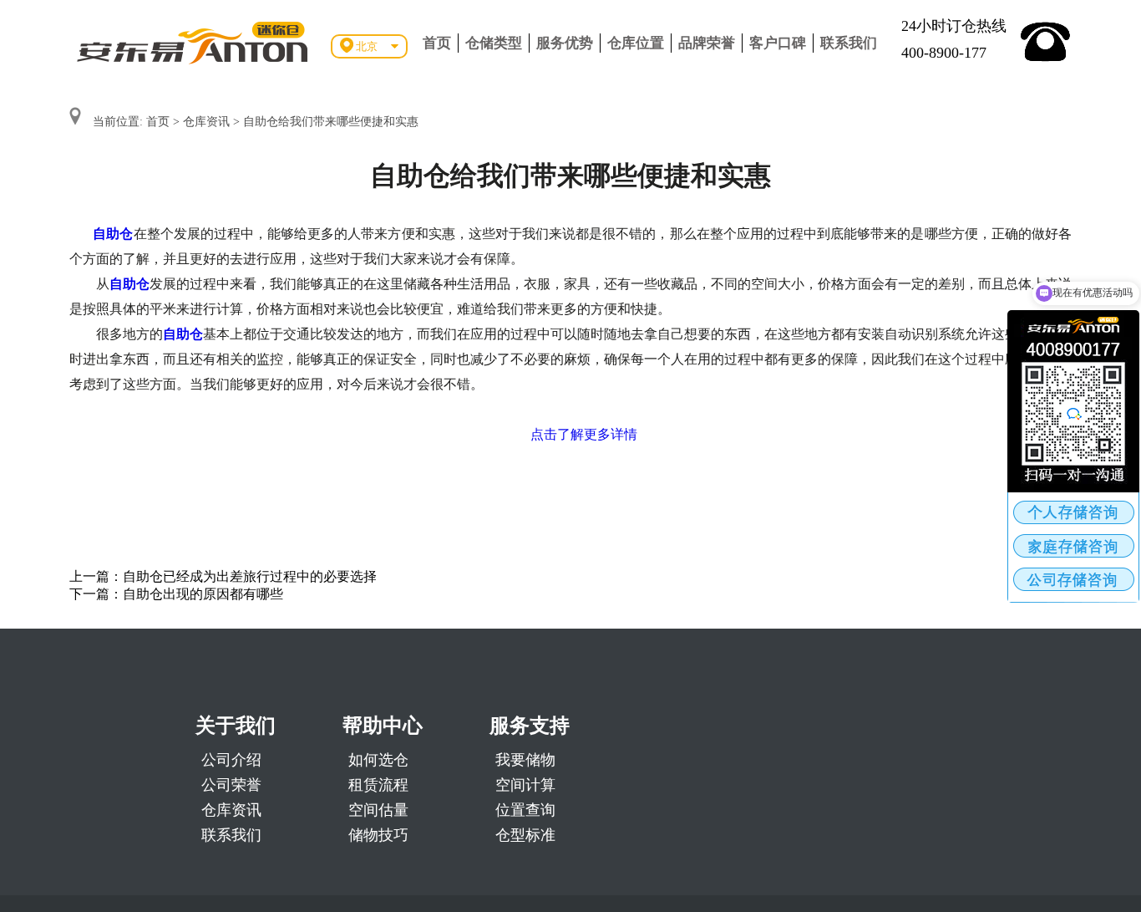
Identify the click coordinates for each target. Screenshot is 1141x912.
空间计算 (525, 785)
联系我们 (848, 43)
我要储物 (525, 760)
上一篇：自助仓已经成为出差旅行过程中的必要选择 (223, 576)
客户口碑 (777, 43)
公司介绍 (231, 760)
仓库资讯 (206, 121)
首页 (437, 43)
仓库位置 (635, 43)
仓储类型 (493, 43)
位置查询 (525, 810)
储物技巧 (378, 835)
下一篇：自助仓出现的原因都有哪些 (176, 594)
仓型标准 (525, 835)
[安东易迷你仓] (193, 42)
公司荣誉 (231, 785)
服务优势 (564, 43)
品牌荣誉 (706, 43)
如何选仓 (378, 760)
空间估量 (378, 810)
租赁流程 (378, 785)
